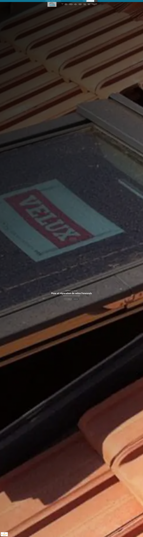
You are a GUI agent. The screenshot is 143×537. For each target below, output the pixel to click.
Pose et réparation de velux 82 (75, 4)
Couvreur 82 (62, 4)
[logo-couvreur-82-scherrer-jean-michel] (51, 4)
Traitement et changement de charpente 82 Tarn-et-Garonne (94, 4)
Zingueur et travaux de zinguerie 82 (84, 4)
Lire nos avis (4, 535)
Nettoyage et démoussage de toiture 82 (80, 4)
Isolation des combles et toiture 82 (89, 4)
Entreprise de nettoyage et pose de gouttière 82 (71, 4)
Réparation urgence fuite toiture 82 (66, 4)
